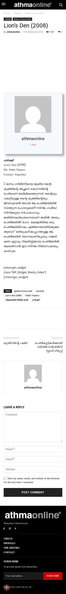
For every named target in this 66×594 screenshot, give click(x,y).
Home (7, 13)
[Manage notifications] (7, 587)
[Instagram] (10, 529)
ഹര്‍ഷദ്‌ (35, 299)
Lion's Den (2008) (13, 295)
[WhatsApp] (32, 40)
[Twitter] (15, 40)
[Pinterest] (24, 40)
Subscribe (53, 576)
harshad (40, 291)
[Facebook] (7, 40)
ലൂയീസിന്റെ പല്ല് (15, 343)
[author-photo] (33, 382)
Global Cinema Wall (34, 13)
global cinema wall (23, 291)
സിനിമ (17, 13)
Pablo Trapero (32, 295)
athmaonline (13, 31)
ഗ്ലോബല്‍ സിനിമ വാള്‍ (16, 299)
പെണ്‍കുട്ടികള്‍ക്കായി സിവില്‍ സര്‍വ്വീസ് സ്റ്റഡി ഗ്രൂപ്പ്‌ (48, 346)
